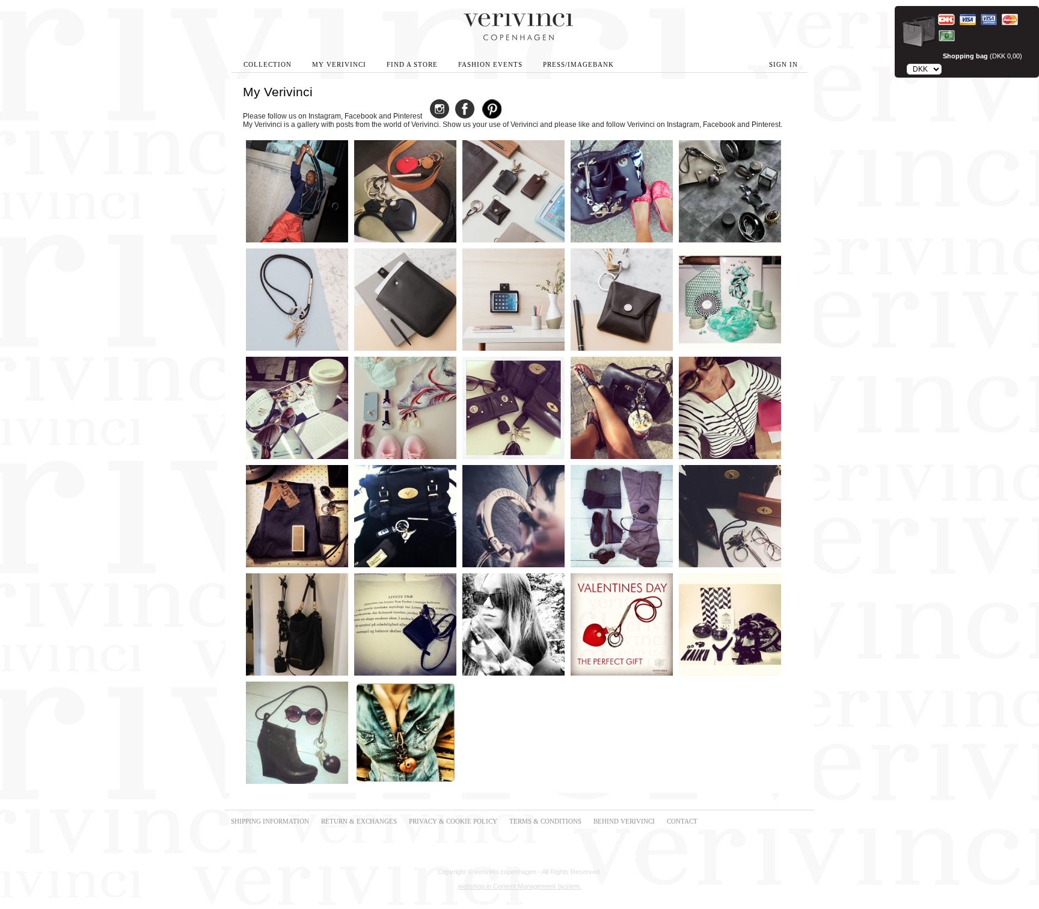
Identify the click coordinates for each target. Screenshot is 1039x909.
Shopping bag (965, 56)
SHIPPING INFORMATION (270, 821)
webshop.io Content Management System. (519, 886)
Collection (268, 64)
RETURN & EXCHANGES (359, 821)
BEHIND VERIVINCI (624, 821)
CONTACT (682, 821)
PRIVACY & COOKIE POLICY (453, 821)
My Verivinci (339, 64)
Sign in (783, 64)
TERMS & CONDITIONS (545, 821)
